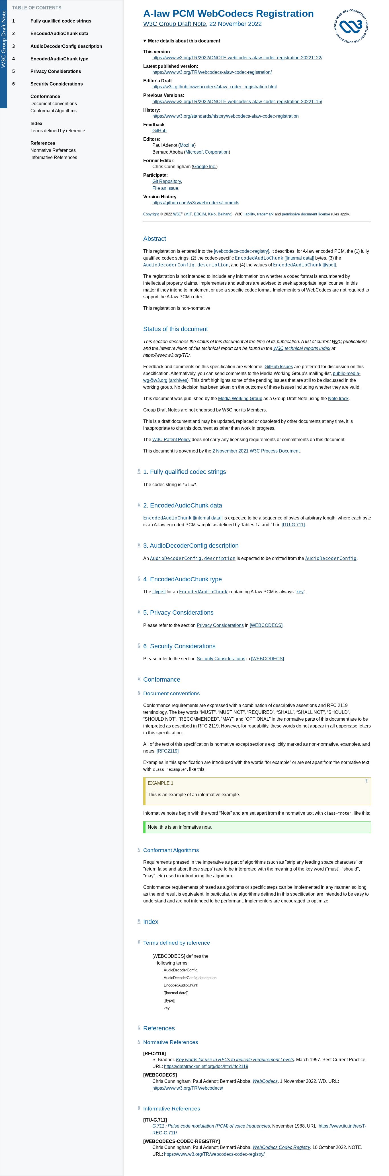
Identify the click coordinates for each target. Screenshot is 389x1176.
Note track (338, 398)
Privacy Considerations (220, 625)
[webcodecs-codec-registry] (241, 251)
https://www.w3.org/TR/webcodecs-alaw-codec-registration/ (212, 72)
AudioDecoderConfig (331, 558)
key (300, 591)
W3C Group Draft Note (174, 23)
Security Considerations (221, 658)
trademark (265, 214)
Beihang (224, 214)
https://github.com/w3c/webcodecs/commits (195, 202)
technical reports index (301, 348)
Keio (212, 214)
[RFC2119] (168, 751)
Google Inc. (204, 166)
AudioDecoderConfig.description (186, 265)
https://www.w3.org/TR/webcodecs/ (187, 1088)
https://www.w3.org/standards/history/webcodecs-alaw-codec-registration (225, 116)
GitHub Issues (279, 366)
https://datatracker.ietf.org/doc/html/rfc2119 (206, 1066)
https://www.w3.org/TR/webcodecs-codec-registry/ (214, 1154)
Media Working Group (240, 398)
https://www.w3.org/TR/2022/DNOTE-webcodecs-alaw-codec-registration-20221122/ (237, 57)
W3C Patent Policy (171, 439)
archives (178, 380)
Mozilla (187, 145)
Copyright (151, 214)
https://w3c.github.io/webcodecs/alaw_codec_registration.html (214, 86)
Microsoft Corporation (207, 152)
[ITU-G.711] (293, 524)
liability (249, 214)
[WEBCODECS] (266, 625)
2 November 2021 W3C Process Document (256, 451)
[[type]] (329, 264)
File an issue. (165, 188)
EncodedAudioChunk (259, 258)
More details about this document (184, 40)
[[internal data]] (299, 258)
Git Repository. (167, 181)
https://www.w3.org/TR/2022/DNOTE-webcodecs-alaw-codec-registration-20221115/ (237, 101)
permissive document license (306, 214)
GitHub (159, 130)
